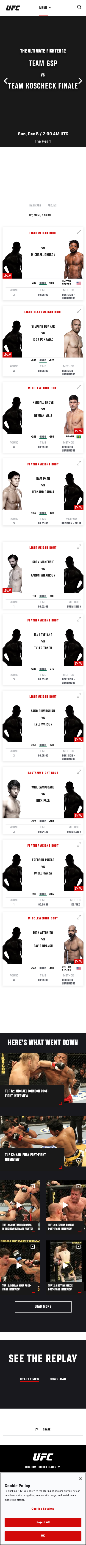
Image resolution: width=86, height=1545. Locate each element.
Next (79, 81)
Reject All (42, 1522)
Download (58, 1379)
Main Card (35, 205)
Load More (43, 1307)
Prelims (52, 205)
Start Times (29, 1379)
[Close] (80, 1479)
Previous (7, 81)
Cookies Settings (42, 1509)
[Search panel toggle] (79, 7)
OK (43, 1536)
